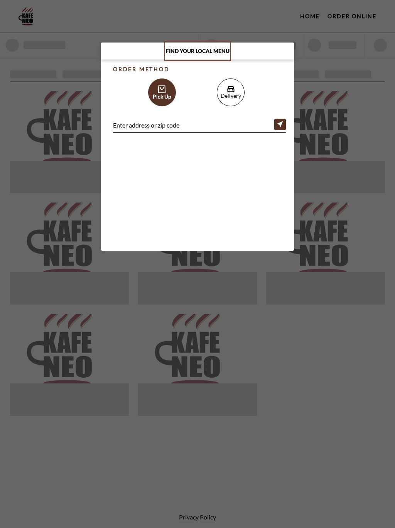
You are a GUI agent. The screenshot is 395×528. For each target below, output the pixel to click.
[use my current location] (280, 124)
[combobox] (199, 126)
